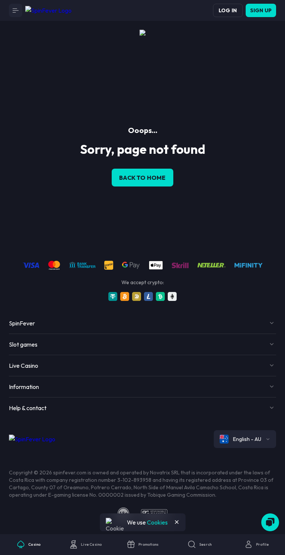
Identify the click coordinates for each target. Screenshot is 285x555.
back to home (142, 177)
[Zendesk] (270, 522)
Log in (228, 10)
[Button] (15, 10)
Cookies (157, 522)
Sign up (261, 10)
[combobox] (245, 439)
